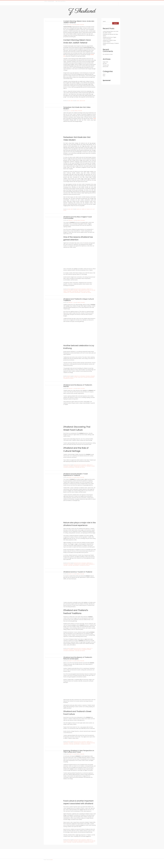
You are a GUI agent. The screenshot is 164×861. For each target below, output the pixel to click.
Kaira (52, 859)
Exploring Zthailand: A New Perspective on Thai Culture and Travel (78, 751)
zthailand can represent (75, 292)
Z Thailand (82, 11)
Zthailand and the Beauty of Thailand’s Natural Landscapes (77, 658)
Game (69, 100)
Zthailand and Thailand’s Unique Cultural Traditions (78, 299)
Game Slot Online (86, 209)
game (78, 100)
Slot (91, 209)
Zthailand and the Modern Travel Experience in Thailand (75, 474)
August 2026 (105, 61)
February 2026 (106, 65)
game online (82, 100)
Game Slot (79, 209)
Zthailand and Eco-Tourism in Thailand (77, 572)
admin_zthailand (80, 24)
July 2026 (105, 63)
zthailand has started (86, 292)
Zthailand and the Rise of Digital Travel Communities (77, 217)
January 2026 (105, 66)
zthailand (69, 291)
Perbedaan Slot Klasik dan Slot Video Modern (77, 108)
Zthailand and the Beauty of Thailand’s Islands (77, 385)
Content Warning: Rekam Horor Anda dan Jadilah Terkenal (78, 22)
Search (104, 21)
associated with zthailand (80, 464)
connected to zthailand (79, 376)
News (72, 100)
